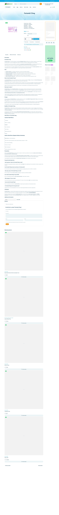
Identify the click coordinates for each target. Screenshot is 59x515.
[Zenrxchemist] (9, 4)
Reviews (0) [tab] (18, 54)
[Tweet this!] (26, 50)
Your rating (7, 211)
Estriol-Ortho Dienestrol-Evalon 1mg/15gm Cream (12, 272)
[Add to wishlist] (42, 233)
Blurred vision (7, 138)
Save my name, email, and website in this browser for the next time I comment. (16, 222)
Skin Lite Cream (7, 365)
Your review (7, 213)
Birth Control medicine (7, 317)
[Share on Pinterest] (27, 50)
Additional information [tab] (13, 54)
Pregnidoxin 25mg (7, 411)
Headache (6, 124)
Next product (40, 465)
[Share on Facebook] (24, 50)
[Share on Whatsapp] (30, 50)
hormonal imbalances (32, 192)
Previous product (7, 465)
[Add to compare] (42, 234)
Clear (28, 35)
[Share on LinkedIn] (29, 50)
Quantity (25, 33)
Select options (24, 369)
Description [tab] (6, 54)
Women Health (6, 271)
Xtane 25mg (6, 457)
